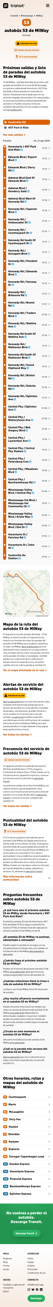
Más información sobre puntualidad (17, 878)
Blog (5, 1262)
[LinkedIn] (41, 1289)
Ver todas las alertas (16, 734)
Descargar (36, 1298)
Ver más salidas (13, 134)
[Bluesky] (33, 1289)
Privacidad (32, 1269)
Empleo (31, 1265)
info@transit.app (35, 1284)
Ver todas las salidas (16, 806)
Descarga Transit (25, 1233)
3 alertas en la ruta (28, 43)
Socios (6, 1279)
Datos (6, 1291)
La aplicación (18, 717)
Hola (6, 1253)
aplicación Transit (34, 871)
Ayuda (6, 1269)
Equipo (31, 1262)
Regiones (7, 1258)
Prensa (6, 1265)
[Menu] (48, 5)
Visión (30, 1258)
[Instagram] (29, 1289)
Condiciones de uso (37, 1272)
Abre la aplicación (30, 646)
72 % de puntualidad (28, 56)
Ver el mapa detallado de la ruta (23, 670)
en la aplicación (14, 109)
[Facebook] (37, 1289)
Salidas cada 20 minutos (28, 50)
